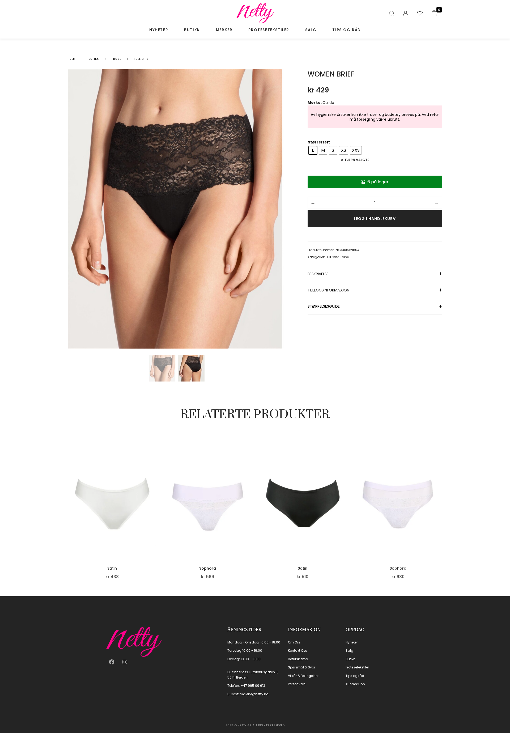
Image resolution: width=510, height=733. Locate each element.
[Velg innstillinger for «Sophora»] (249, 524)
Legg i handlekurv (375, 218)
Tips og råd (346, 29)
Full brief (142, 59)
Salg (310, 29)
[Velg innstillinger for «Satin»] (154, 524)
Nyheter (158, 29)
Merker (224, 29)
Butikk (192, 29)
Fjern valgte (357, 160)
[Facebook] (111, 662)
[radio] (313, 150)
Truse (116, 59)
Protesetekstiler (268, 29)
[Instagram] (125, 662)
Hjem (72, 59)
